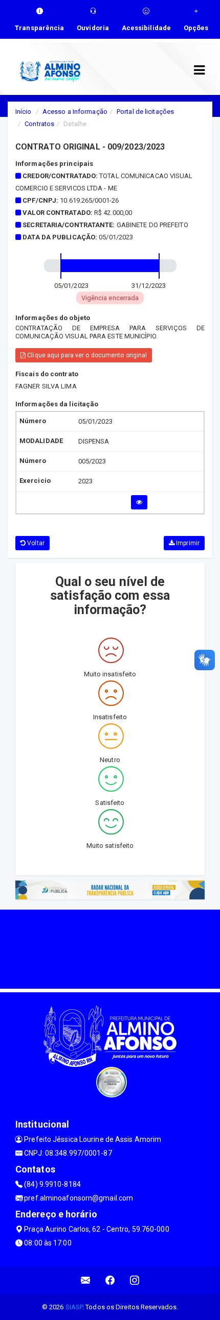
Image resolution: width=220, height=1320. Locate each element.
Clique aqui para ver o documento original (86, 355)
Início (23, 111)
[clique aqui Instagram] (135, 1280)
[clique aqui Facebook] (110, 1280)
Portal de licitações (145, 111)
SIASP (74, 1307)
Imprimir (187, 543)
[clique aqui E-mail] (86, 1280)
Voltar (35, 543)
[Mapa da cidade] (110, 948)
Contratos (39, 124)
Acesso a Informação (74, 111)
